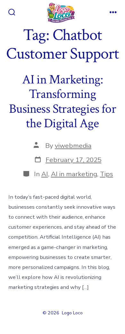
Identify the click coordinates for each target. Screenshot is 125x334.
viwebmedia (73, 145)
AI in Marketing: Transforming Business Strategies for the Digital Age (62, 101)
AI (44, 173)
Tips (106, 173)
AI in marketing (74, 173)
